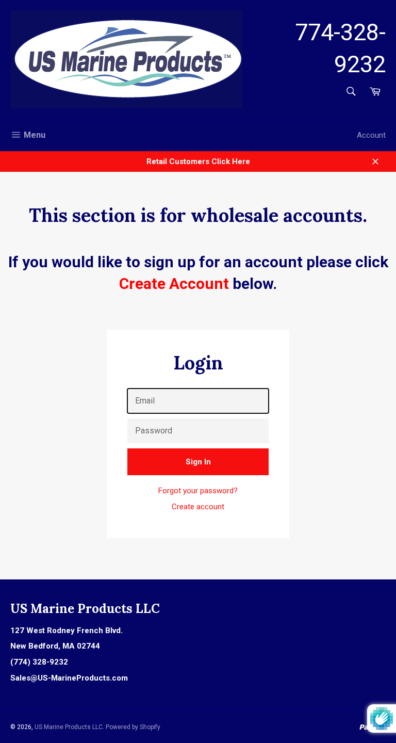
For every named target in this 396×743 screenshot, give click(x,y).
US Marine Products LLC (69, 727)
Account (371, 135)
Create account (198, 506)
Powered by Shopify (133, 727)
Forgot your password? (198, 490)
